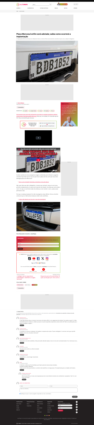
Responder (21, 325)
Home (17, 11)
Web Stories (49, 409)
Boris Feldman (21, 103)
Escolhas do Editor (50, 405)
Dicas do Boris (21, 11)
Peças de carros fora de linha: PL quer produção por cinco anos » (50, 276)
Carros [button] (18, 8)
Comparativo (29, 405)
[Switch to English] (47, 415)
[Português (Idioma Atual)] (45, 415)
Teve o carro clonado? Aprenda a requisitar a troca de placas (34, 182)
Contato (17, 407)
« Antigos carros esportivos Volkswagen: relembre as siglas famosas (26, 277)
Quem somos (18, 403)
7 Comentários (20, 107)
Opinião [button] (75, 8)
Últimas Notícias (20, 284)
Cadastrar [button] (20, 248)
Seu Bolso (49, 407)
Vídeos (38, 409)
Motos (38, 405)
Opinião (48, 403)
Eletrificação (39, 411)
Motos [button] (65, 8)
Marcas (28, 403)
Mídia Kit (18, 409)
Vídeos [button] (56, 8)
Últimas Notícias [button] (44, 8)
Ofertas (48, 411)
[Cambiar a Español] (49, 415)
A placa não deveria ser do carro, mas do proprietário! (32, 199)
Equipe (17, 405)
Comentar (75, 396)
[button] (50, 4)
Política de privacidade (74, 423)
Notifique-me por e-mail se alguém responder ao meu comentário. (35, 393)
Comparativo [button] (30, 8)
